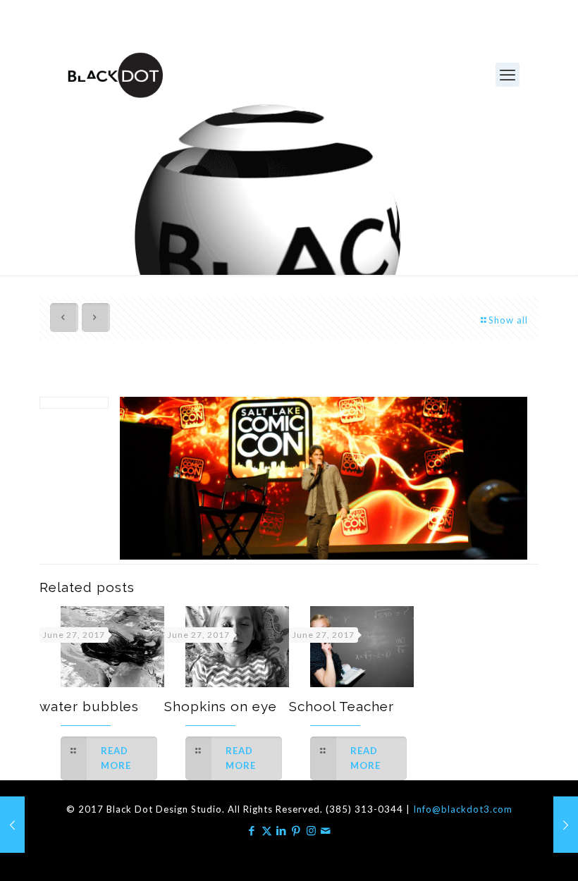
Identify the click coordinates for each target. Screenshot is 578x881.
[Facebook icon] (252, 830)
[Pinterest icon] (296, 830)
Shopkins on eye (220, 706)
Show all (508, 320)
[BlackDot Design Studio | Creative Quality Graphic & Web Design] (114, 74)
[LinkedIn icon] (281, 830)
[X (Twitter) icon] (267, 830)
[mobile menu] (507, 75)
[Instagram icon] (311, 830)
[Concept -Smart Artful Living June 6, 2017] (12, 824)
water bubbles (89, 706)
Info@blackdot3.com (462, 809)
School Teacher (341, 706)
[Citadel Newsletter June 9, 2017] (565, 824)
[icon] (326, 830)
